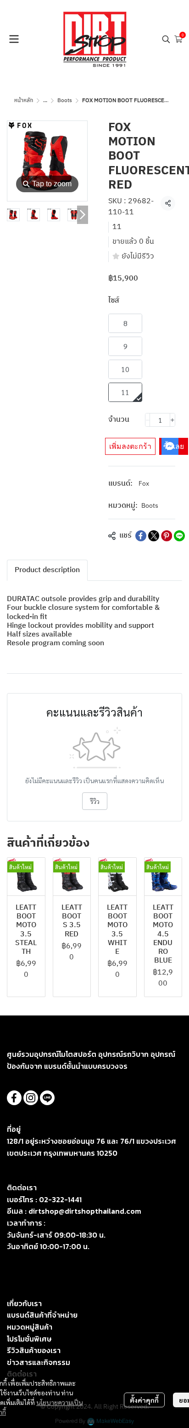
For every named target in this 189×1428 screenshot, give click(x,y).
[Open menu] (14, 39)
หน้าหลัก (23, 100)
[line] (47, 1097)
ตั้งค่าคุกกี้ (144, 1400)
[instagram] (30, 1097)
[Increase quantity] (172, 419)
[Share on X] (153, 535)
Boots (64, 100)
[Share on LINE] (179, 535)
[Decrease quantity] (147, 419)
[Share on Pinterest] (166, 535)
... (45, 100)
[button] (166, 39)
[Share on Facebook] (140, 535)
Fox (144, 483)
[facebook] (14, 1097)
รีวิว (95, 801)
